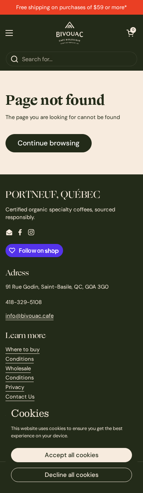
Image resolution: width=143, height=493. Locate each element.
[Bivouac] (69, 33)
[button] (130, 33)
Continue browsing (49, 143)
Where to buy (23, 349)
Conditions (20, 359)
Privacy (15, 387)
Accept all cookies (72, 455)
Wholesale (18, 368)
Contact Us (20, 396)
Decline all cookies (72, 475)
